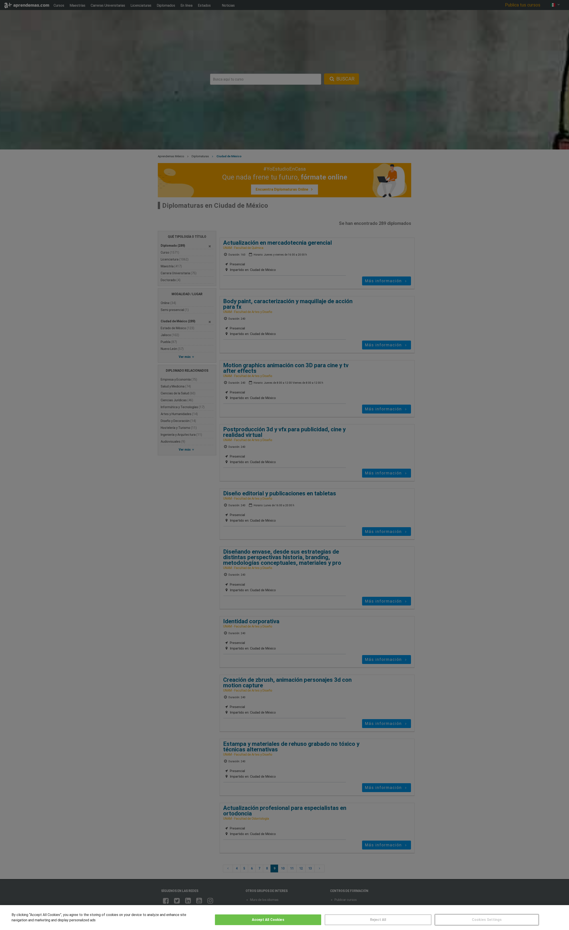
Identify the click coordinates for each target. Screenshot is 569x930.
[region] (284, 917)
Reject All (378, 920)
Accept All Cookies (268, 920)
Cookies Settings (487, 920)
